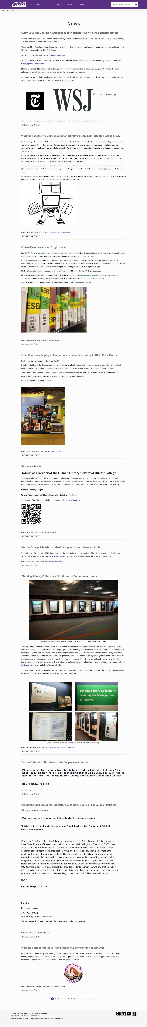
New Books (51, 451)
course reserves (53, 340)
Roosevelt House (29, 908)
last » (92, 999)
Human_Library (51, 532)
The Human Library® (29, 478)
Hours (94, 4)
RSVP (24, 880)
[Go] (136, 4)
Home (3, 10)
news (53, 121)
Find (48, 4)
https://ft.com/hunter (83, 77)
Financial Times (95, 121)
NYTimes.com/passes (56, 55)
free (64, 121)
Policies (13, 1013)
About (82, 4)
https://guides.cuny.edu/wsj (32, 63)
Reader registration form (69, 500)
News (13, 10)
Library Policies (65, 232)
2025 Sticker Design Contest (61, 556)
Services (70, 4)
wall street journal (84, 121)
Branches (36, 4)
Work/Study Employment (38, 1013)
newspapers (59, 121)
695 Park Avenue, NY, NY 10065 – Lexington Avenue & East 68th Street (37, 1018)
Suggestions (22, 1013)
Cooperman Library (54, 232)
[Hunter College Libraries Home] (19, 4)
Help (58, 4)
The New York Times (73, 121)
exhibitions (71, 747)
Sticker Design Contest (55, 561)
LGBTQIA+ (58, 451)
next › (86, 999)
